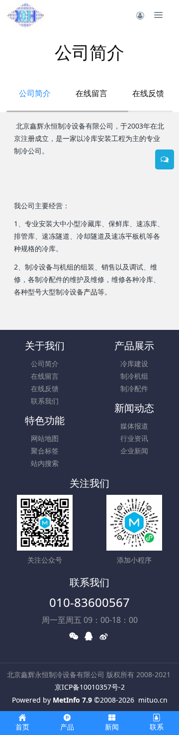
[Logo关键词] (25, 15)
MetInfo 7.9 (72, 700)
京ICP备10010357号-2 (90, 687)
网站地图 (45, 438)
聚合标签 (45, 450)
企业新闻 (134, 450)
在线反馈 (148, 93)
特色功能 (45, 420)
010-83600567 (89, 602)
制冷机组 (134, 376)
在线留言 (91, 93)
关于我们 (45, 345)
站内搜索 (45, 463)
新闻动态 (134, 408)
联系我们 (45, 401)
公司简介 (35, 93)
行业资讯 (134, 438)
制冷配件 (134, 388)
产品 (90, 291)
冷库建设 (134, 363)
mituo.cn (153, 700)
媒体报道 (134, 426)
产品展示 (134, 345)
